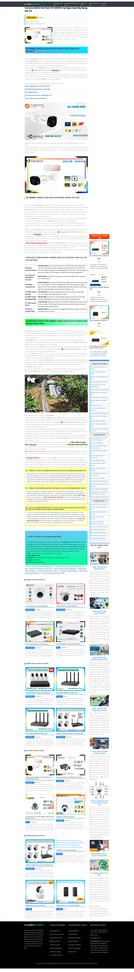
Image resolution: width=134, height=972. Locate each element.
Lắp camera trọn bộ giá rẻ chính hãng (71, 4)
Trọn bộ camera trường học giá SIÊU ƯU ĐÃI (52, 573)
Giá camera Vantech (74, 945)
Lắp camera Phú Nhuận (90, 963)
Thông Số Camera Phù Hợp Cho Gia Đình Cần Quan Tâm (99, 803)
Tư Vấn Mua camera (56, 955)
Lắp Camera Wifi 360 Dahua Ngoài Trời (98, 469)
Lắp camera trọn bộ (56, 938)
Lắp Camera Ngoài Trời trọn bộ (99, 532)
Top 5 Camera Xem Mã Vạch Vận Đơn (98, 368)
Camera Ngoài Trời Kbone (98, 460)
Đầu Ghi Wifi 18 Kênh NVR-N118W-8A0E (66, 693)
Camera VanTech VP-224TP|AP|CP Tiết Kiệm (68, 777)
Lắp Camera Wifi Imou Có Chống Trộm (98, 456)
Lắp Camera (32, 4)
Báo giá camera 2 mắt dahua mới (99, 393)
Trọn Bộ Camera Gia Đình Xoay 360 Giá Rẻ (38, 693)
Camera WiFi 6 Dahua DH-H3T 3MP (35, 905)
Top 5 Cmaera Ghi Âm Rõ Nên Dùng (99, 425)
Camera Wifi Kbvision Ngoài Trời (99, 497)
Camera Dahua (72, 934)
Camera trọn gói (55, 945)
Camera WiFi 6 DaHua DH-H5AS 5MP (66, 850)
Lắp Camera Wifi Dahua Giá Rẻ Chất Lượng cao (99, 447)
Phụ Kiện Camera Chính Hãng (94, 4)
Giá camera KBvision (74, 938)
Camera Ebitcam (73, 941)
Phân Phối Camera (55, 952)
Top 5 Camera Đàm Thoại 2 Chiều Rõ (98, 409)
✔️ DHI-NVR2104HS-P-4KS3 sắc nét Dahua (68, 644)
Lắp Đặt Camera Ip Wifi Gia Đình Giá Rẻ (43, 566)
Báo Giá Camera (55, 941)
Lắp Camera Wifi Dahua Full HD (99, 481)
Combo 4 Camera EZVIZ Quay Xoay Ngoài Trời (69, 733)
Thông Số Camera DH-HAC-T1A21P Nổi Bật (65, 568)
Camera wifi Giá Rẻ (83, 4)
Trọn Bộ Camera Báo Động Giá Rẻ (68, 571)
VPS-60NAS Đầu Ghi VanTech (99, 320)
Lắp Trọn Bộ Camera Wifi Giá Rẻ (99, 526)
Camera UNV (72, 952)
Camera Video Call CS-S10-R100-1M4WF (67, 905)
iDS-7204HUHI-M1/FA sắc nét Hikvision (37, 644)
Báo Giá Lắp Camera (96, 405)
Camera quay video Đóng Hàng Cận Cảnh (99, 430)
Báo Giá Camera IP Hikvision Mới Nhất (99, 378)
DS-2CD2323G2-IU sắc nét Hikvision (66, 606)
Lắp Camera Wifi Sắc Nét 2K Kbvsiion (98, 464)
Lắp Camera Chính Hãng (58, 4)
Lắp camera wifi (54, 931)
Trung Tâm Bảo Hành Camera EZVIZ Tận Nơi (99, 709)
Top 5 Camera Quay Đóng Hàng (99, 389)
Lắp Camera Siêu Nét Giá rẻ (98, 538)
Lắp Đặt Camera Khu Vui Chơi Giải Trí (48, 571)
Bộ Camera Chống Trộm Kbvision (97, 518)
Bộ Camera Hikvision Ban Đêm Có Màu (99, 513)
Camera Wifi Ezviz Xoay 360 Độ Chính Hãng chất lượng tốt (99, 493)
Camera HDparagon (74, 948)
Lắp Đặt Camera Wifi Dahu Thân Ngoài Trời (99, 485)
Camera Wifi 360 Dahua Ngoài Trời (99, 451)
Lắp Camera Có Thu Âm (57, 934)
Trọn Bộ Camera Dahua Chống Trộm (99, 508)
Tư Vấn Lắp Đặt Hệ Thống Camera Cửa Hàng (99, 752)
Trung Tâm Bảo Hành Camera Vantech (99, 568)
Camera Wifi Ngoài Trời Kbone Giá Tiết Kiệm (99, 474)
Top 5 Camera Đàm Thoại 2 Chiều (98, 373)
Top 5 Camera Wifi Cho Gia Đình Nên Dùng (98, 385)
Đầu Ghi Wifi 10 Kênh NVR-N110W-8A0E (36, 733)
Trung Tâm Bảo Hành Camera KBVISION (99, 612)
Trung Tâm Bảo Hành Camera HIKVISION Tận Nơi (99, 659)
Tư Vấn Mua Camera (104, 4)
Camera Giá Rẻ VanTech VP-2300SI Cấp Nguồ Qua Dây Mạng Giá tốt (39, 778)
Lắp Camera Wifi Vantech (98, 478)
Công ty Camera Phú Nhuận (47, 4)
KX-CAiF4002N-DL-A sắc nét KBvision (37, 606)
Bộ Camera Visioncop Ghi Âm (99, 535)
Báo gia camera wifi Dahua (98, 421)
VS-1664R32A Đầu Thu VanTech (100, 256)
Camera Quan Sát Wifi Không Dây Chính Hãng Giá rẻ (99, 439)
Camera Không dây (56, 948)
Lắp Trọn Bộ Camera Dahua (98, 529)
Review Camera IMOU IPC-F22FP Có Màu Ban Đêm (99, 855)
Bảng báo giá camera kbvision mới (99, 401)
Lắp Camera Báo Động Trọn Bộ (99, 504)
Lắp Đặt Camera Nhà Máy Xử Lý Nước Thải (40, 568)
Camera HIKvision (73, 931)
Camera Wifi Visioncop (97, 443)
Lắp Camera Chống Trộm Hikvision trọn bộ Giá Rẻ (97, 522)
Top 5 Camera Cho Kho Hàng (99, 382)
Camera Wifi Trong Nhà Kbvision (99, 489)
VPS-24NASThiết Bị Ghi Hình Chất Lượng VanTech (99, 347)
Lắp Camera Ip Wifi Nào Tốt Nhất (99, 874)
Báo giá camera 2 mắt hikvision (99, 397)
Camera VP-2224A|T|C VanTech (65, 817)
